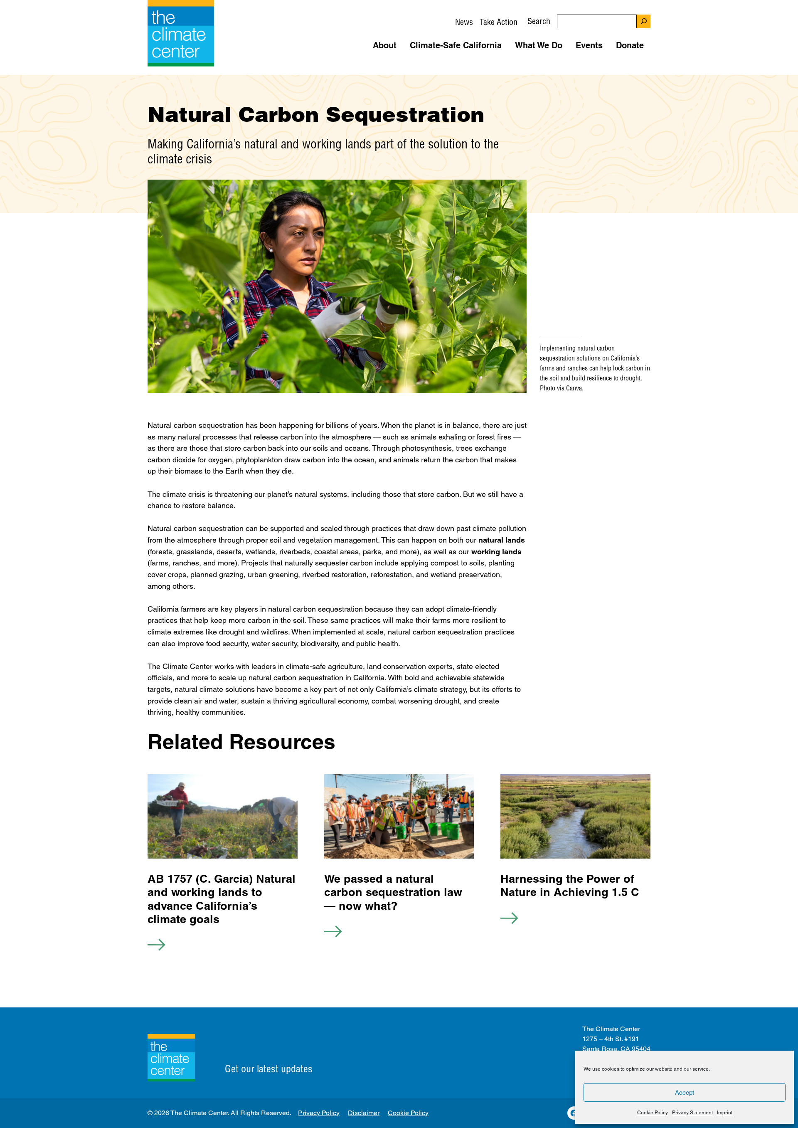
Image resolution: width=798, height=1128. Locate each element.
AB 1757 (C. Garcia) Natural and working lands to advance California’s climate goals (222, 899)
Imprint (724, 1113)
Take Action (498, 22)
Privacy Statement (692, 1113)
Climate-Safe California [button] (456, 45)
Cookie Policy (652, 1113)
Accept (684, 1092)
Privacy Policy (319, 1113)
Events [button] (589, 45)
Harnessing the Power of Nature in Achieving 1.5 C (569, 885)
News (464, 22)
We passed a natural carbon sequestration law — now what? (393, 892)
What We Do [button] (538, 45)
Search (538, 21)
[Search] (643, 21)
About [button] (385, 45)
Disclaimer (363, 1113)
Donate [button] (630, 45)
